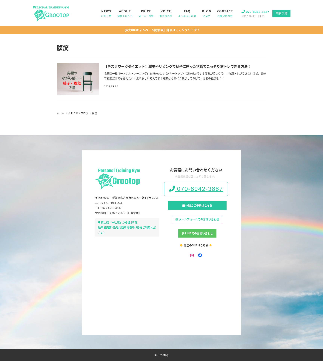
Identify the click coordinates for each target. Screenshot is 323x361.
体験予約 (281, 13)
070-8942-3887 (257, 12)
